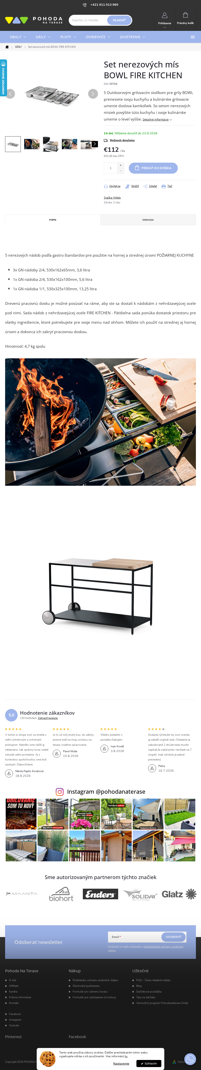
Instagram (15, 1019)
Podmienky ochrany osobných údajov (95, 980)
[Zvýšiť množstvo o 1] (120, 165)
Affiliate (13, 986)
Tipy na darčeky (145, 997)
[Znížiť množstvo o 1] (120, 170)
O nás (12, 980)
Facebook (15, 1014)
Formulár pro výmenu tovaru (90, 991)
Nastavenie (121, 1063)
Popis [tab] (52, 219)
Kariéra (13, 991)
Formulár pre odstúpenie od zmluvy (94, 997)
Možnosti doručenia (122, 140)
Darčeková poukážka (148, 991)
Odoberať (173, 937)
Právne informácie (20, 997)
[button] (190, 1059)
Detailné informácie (156, 119)
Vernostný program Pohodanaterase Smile (162, 1003)
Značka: (112, 198)
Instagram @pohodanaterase (106, 791)
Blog (139, 986)
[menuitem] (18, 37)
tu (126, 1056)
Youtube (14, 1025)
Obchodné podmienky (86, 986)
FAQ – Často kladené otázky (153, 980)
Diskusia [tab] (148, 219)
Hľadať (119, 20)
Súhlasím (151, 1063)
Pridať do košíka (157, 168)
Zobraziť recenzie (48, 718)
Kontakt (14, 1003)
